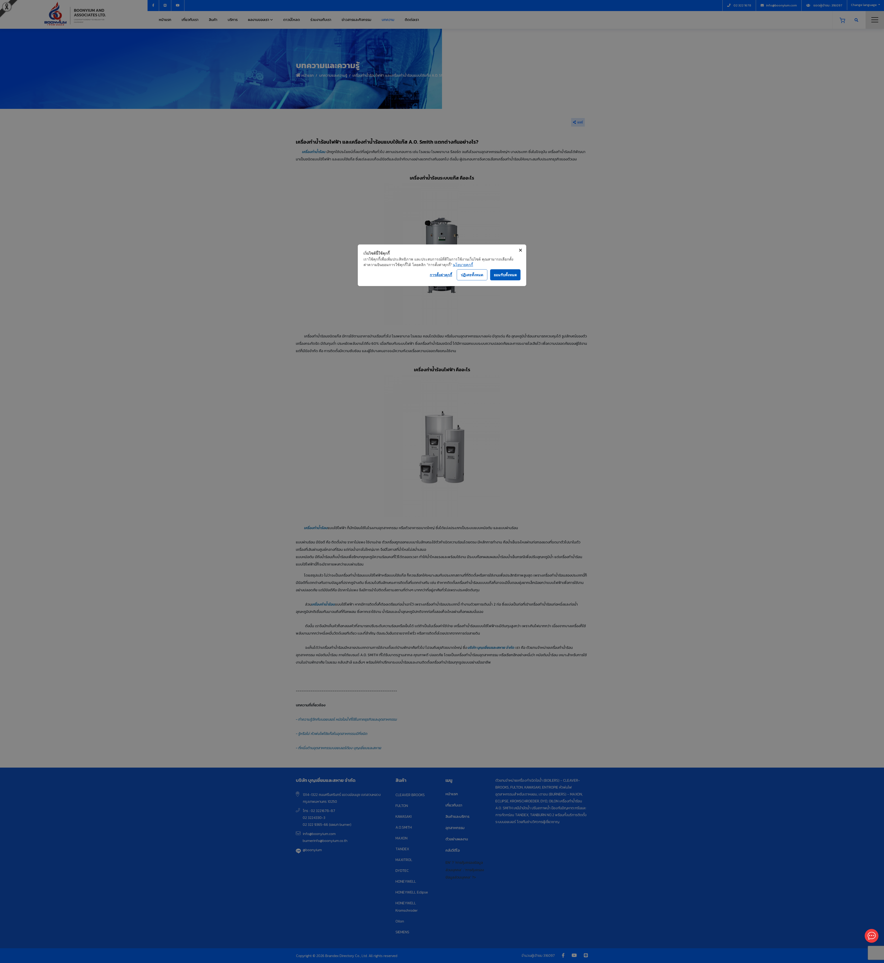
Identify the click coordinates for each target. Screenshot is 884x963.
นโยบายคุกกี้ (463, 264)
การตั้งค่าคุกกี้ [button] (441, 275)
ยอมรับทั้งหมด (505, 275)
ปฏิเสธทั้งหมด (472, 275)
